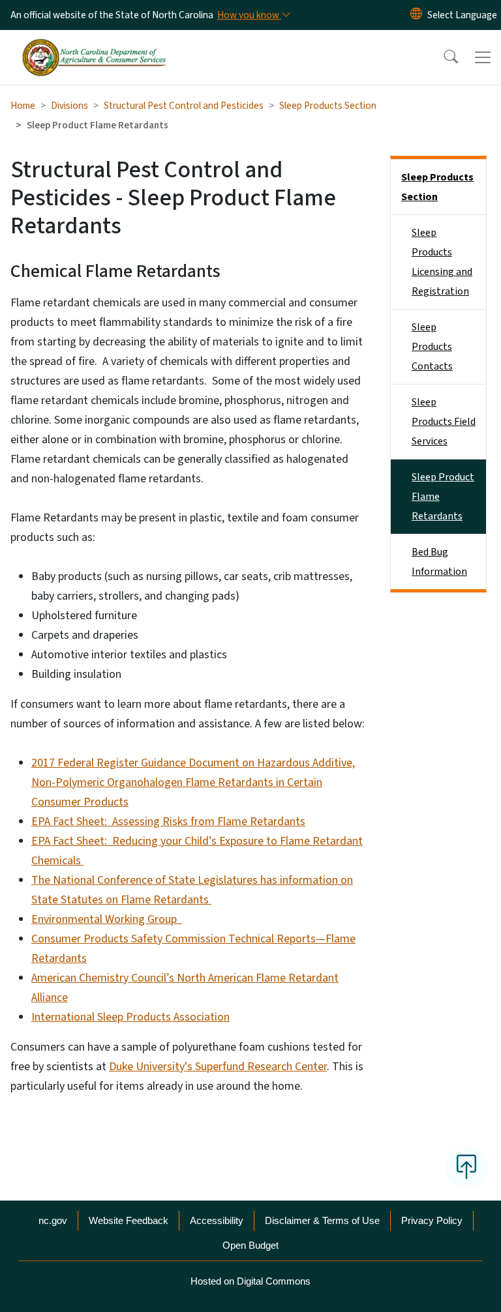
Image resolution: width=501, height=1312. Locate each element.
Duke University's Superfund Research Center (218, 1066)
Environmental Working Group (106, 919)
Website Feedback (128, 1220)
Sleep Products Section (327, 105)
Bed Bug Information (439, 562)
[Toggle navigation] (482, 57)
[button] (442, 57)
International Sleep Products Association (130, 1017)
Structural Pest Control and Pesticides (184, 105)
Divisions (69, 105)
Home (22, 105)
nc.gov (52, 1220)
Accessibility (216, 1220)
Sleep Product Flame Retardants (443, 496)
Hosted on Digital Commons (250, 1281)
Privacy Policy (432, 1220)
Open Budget (250, 1245)
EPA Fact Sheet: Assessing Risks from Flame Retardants (168, 821)
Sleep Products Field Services (444, 421)
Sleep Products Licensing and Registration (442, 262)
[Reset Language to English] (416, 15)
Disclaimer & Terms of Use (322, 1220)
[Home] (94, 45)
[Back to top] (466, 1167)
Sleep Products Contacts (432, 346)
